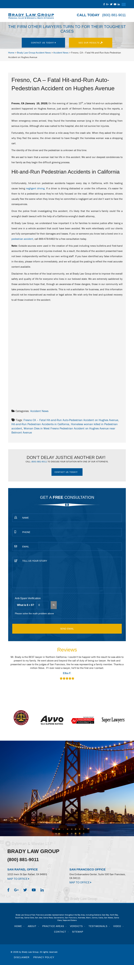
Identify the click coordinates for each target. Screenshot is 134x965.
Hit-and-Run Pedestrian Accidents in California (40, 424)
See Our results (89, 42)
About (32, 926)
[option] (67, 668)
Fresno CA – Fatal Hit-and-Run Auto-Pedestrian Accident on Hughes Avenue (71, 420)
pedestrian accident (22, 238)
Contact (60, 931)
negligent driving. (35, 188)
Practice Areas (53, 926)
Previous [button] (12, 670)
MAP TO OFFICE (17, 878)
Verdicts (76, 926)
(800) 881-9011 (114, 15)
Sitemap (77, 931)
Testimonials (98, 926)
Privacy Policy (43, 957)
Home (18, 926)
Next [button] (122, 670)
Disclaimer (21, 957)
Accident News (39, 411)
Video (117, 926)
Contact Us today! (43, 42)
